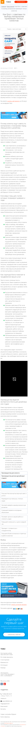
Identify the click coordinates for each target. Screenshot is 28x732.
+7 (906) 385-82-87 (7, 694)
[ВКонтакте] (14, 608)
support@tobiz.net (7, 701)
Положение (22, 724)
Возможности (4, 662)
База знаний (10, 6)
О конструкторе (5, 660)
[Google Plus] (22, 608)
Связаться (3, 698)
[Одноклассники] (17, 608)
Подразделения (5, 703)
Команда (3, 668)
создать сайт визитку (13, 101)
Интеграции (4, 665)
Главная (3, 6)
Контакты (3, 709)
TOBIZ (8, 2)
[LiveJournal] (20, 608)
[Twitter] (15, 608)
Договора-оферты (8, 723)
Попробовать (21, 2)
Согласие (3, 726)
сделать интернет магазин (19, 604)
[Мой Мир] (18, 608)
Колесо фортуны (5, 717)
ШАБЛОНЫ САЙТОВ (14, 634)
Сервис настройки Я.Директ (8, 714)
